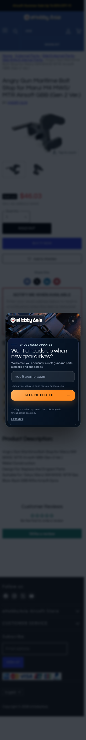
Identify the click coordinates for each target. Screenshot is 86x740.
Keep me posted (39, 395)
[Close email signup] (72, 320)
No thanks (17, 418)
